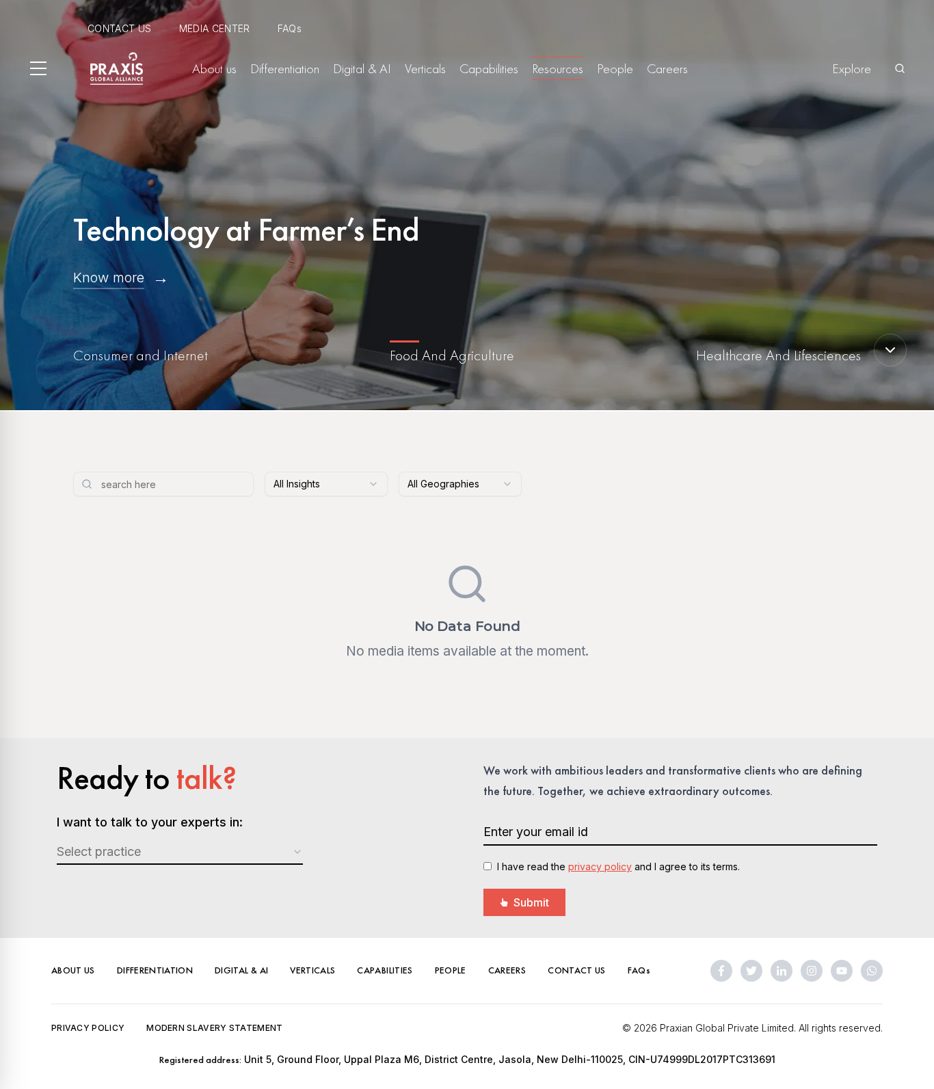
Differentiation (284, 68)
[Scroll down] (890, 350)
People (615, 68)
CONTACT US (120, 28)
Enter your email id (535, 831)
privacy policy (600, 866)
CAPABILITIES (384, 970)
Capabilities (488, 68)
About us (214, 68)
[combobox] (326, 484)
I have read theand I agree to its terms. (618, 866)
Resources (557, 68)
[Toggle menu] (38, 68)
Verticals (425, 68)
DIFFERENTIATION (155, 970)
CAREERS (507, 970)
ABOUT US (73, 970)
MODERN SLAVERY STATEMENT (214, 1028)
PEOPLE (450, 970)
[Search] (900, 68)
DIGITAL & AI (241, 970)
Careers (667, 68)
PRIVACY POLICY (87, 1028)
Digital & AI (362, 68)
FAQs (290, 28)
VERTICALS (312, 970)
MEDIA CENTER (214, 28)
